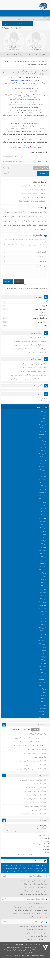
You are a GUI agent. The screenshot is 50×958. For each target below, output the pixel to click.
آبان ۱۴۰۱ (43, 473)
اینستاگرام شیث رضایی (19, 212)
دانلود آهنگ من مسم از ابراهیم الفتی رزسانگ (33, 761)
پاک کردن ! (19, 281)
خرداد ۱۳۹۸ (42, 598)
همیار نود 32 (45, 846)
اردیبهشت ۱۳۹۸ (41, 602)
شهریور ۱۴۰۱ (42, 479)
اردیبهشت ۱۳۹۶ (41, 679)
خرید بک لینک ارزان (43, 835)
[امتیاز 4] (10, 156)
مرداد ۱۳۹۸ (42, 592)
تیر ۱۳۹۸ (43, 595)
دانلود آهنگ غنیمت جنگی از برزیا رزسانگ (33, 189)
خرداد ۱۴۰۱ (42, 489)
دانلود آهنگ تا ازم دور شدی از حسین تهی (23, 375)
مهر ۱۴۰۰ (43, 515)
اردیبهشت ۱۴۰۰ (41, 531)
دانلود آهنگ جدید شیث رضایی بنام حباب (32, 71)
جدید (34, 729)
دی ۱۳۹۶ (43, 653)
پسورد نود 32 (45, 841)
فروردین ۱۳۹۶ (42, 682)
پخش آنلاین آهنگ (28, 868)
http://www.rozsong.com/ (11, 831)
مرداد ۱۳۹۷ (42, 631)
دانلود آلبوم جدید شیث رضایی (26, 216)
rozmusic (32, 871)
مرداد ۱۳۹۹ (42, 553)
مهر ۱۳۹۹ (43, 547)
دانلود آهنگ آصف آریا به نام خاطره (36, 783)
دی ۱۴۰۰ (43, 505)
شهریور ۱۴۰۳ (42, 424)
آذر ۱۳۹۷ (43, 618)
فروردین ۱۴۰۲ (42, 469)
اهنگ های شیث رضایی (38, 212)
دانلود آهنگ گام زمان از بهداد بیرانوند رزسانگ (32, 185)
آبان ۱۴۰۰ (43, 511)
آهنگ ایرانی (13, 61)
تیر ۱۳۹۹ (43, 557)
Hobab (36, 80)
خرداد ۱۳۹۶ (42, 676)
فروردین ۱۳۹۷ (42, 644)
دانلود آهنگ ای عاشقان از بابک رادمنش (35, 798)
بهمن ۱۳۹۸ (43, 573)
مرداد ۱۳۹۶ (42, 669)
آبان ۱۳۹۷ (43, 621)
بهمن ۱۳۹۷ (43, 611)
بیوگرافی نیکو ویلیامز (40, 757)
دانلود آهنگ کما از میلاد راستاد (37, 810)
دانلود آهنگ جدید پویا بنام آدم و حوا (36, 795)
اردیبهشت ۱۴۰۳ (41, 434)
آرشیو (4, 876)
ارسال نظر (8, 281)
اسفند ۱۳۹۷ (42, 608)
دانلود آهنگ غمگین (22, 871)
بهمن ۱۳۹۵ (43, 689)
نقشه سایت (16, 955)
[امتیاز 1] (4, 156)
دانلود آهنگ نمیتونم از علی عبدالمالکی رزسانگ (32, 201)
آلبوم (45, 302)
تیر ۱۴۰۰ (43, 524)
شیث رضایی (31, 225)
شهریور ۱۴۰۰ (42, 518)
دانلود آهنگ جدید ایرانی (17, 865)
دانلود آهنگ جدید (23, 61)
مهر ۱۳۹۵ (43, 702)
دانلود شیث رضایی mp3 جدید (25, 221)
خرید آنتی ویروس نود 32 (25, 854)
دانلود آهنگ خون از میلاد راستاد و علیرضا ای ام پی (31, 813)
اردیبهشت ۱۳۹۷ (41, 640)
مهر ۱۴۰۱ (43, 476)
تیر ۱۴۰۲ (43, 460)
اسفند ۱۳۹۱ (42, 718)
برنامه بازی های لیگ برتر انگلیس (36, 337)
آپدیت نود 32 (45, 838)
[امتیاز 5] (12, 156)
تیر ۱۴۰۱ (43, 486)
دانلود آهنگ (30, 865)
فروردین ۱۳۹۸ (42, 605)
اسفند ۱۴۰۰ (42, 498)
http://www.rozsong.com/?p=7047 (13, 161)
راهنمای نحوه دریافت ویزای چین (37, 352)
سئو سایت (46, 849)
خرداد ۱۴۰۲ (42, 463)
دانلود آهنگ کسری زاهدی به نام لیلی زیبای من (32, 780)
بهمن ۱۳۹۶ (43, 650)
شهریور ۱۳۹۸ (42, 589)
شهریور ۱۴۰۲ (42, 453)
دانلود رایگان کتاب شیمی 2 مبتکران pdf (35, 753)
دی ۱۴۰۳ (43, 418)
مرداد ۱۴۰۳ (42, 428)
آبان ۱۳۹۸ (43, 582)
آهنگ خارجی (42, 315)
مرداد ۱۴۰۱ (42, 482)
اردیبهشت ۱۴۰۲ (41, 466)
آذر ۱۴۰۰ (43, 508)
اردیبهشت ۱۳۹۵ (41, 711)
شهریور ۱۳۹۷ (42, 627)
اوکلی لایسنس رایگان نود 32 (40, 843)
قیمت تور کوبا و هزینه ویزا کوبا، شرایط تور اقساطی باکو (30, 345)
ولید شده (8, 955)
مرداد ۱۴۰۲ (42, 457)
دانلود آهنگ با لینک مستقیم (13, 868)
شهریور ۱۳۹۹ (42, 550)
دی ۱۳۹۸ (43, 576)
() (6, 173)
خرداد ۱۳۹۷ (42, 637)
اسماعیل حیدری (41, 375)
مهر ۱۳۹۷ (43, 624)
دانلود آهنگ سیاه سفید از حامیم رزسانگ (34, 765)
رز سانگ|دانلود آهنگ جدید (18, 944)
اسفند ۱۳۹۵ (42, 685)
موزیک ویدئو (42, 322)
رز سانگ (5, 871)
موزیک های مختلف (39, 318)
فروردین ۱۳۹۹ (42, 566)
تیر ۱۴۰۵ (43, 411)
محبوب (24, 729)
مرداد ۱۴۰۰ (42, 521)
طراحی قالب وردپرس (37, 955)
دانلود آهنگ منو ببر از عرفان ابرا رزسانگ (33, 197)
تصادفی (14, 729)
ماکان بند (22, 88)
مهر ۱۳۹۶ (43, 663)
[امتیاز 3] (8, 156)
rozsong (5, 865)
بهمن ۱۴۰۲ (43, 440)
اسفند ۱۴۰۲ (42, 437)
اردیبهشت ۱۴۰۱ (41, 492)
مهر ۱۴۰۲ (43, 450)
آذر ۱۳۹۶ (43, 656)
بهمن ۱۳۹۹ (43, 534)
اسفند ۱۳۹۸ (42, 569)
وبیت (28, 955)
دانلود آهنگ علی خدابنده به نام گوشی (35, 787)
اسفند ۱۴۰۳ (42, 415)
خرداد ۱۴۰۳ (42, 431)
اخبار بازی (45, 398)
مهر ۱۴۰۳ (43, 421)
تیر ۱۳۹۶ (43, 673)
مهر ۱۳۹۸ (43, 586)
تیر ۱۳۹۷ (43, 634)
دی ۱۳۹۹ (43, 537)
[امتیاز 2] (6, 156)
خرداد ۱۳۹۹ (42, 560)
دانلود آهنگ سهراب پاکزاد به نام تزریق (35, 791)
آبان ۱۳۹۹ (43, 544)
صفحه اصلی (33, 61)
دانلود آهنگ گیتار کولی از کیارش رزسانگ (33, 193)
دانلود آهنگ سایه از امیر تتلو (38, 802)
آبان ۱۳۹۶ (43, 660)
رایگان (47, 852)
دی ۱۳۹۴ (43, 714)
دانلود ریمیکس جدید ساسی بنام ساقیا (30, 364)
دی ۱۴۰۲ (43, 444)
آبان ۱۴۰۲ (43, 447)
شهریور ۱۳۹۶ (42, 666)
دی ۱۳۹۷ (43, 615)
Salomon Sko (42, 378)
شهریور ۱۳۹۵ (42, 705)
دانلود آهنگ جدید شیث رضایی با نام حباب (23, 147)
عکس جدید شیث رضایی (17, 225)
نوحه (45, 325)
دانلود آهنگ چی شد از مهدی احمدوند (35, 806)
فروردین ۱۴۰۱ (42, 495)
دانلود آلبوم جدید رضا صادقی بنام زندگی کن (23, 378)
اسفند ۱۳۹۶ (42, 647)
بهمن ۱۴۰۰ (43, 502)
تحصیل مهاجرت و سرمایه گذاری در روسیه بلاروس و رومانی (29, 341)
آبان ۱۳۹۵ (43, 698)
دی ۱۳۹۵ (43, 692)
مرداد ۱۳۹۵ (42, 708)
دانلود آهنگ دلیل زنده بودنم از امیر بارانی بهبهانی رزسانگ (29, 768)
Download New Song (40, 868)
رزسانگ (12, 871)
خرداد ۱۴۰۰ (42, 527)
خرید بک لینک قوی (42, 401)
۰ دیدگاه (5, 168)
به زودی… (43, 305)
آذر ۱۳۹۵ (43, 695)
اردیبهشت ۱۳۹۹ (41, 563)
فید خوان (23, 955)
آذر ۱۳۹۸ (43, 579)
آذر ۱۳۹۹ (43, 540)
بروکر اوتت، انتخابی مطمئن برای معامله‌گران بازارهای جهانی (28, 348)
